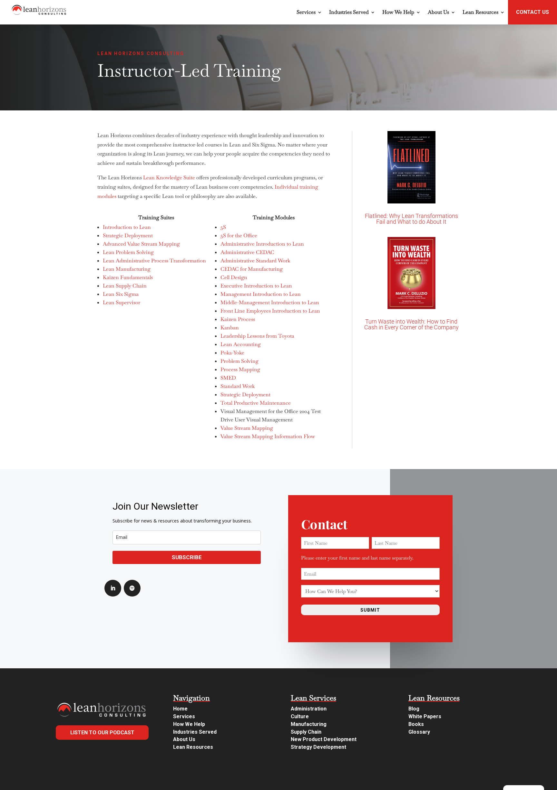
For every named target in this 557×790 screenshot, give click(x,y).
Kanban (229, 327)
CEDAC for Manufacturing (251, 269)
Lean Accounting (240, 344)
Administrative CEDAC (247, 252)
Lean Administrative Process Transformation (154, 260)
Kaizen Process (237, 319)
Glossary (419, 732)
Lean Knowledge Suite (169, 177)
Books (416, 724)
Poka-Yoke (232, 352)
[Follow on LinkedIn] (112, 588)
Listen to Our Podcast (102, 732)
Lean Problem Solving (128, 252)
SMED (228, 377)
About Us (438, 12)
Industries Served (349, 12)
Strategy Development (318, 747)
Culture (300, 716)
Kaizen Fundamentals (128, 277)
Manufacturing (309, 724)
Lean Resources (480, 12)
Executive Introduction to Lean (256, 285)
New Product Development (324, 739)
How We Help (398, 12)
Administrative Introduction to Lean (262, 243)
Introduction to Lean (127, 227)
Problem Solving (239, 361)
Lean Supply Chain (125, 285)
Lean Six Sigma (121, 294)
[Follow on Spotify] (132, 588)
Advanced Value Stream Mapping (141, 243)
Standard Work (237, 386)
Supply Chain (306, 732)
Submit (370, 610)
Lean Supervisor (121, 302)
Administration (309, 709)
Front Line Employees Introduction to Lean (270, 310)
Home (180, 709)
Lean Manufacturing (127, 269)
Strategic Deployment (128, 235)
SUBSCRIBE (187, 557)
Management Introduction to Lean (260, 294)
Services (306, 12)
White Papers (424, 716)
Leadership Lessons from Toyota (257, 336)
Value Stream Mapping (246, 428)
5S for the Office (238, 235)
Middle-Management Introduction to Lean (269, 302)
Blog (413, 709)
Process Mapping (240, 369)
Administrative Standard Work (255, 260)
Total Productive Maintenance (255, 403)
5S (223, 227)
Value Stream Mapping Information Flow (267, 436)
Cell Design (233, 277)
